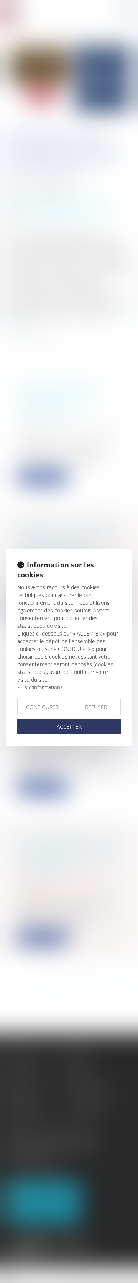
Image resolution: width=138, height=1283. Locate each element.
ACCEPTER (69, 726)
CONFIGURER (42, 707)
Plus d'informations (40, 687)
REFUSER (96, 707)
